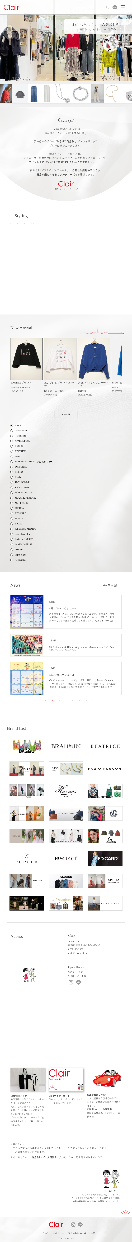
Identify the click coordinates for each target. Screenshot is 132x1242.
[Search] (107, 7)
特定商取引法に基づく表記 (81, 1233)
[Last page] (93, 701)
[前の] (5, 40)
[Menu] (123, 7)
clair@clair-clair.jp (77, 953)
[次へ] (126, 40)
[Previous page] (46, 701)
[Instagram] (71, 982)
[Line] (115, 7)
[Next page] (86, 701)
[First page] (39, 701)
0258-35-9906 (75, 949)
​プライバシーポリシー (53, 1233)
